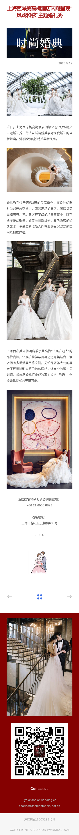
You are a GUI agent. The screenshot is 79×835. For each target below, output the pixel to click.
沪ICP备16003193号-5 (39, 819)
